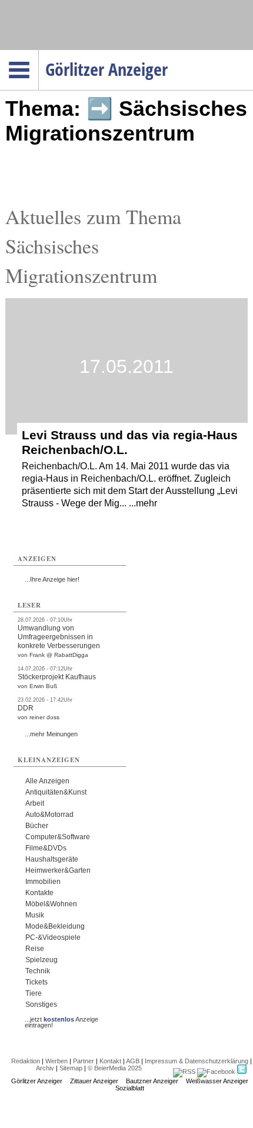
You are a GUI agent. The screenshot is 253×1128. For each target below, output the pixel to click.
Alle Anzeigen (47, 781)
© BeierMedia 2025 (115, 1068)
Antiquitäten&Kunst (55, 792)
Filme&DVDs (45, 848)
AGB (132, 1060)
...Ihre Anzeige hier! (52, 579)
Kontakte (39, 893)
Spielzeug (41, 960)
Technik (37, 971)
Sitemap (70, 1068)
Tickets (36, 982)
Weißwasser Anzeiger (217, 1080)
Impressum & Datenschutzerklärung (196, 1060)
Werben (56, 1060)
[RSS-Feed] (184, 1071)
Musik (34, 915)
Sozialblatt (129, 1088)
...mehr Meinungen (51, 734)
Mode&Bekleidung (55, 926)
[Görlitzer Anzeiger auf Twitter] (242, 1071)
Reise (34, 949)
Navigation (38, 53)
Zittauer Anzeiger (94, 1080)
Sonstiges (41, 1004)
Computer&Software (57, 837)
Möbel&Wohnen (51, 904)
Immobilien (43, 882)
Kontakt (110, 1060)
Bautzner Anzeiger (152, 1080)
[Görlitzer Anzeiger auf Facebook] (216, 1071)
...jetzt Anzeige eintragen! (61, 1019)
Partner (83, 1060)
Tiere (33, 993)
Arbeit (34, 803)
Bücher (36, 826)
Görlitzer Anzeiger (36, 1080)
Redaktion (25, 1060)
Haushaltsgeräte (51, 859)
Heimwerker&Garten (58, 870)
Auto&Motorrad (49, 814)
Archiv (45, 1068)
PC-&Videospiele (53, 937)
